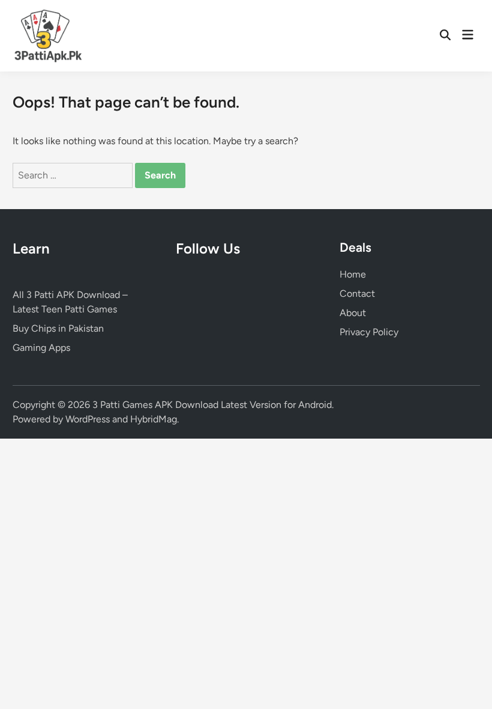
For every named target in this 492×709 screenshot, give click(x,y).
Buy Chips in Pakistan (58, 328)
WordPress (87, 419)
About (353, 312)
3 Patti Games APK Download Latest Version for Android (212, 404)
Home (353, 274)
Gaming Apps (41, 347)
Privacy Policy (369, 332)
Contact (357, 293)
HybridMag (153, 419)
